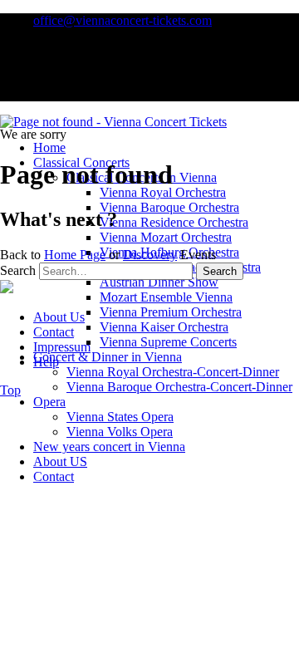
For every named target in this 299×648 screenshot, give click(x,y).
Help (46, 362)
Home (49, 147)
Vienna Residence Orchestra (174, 222)
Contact (53, 476)
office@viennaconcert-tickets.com (122, 20)
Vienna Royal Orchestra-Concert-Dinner (172, 372)
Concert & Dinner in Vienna (107, 357)
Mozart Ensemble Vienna (166, 297)
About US (60, 461)
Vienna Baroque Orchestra (169, 207)
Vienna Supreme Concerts (168, 342)
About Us (59, 317)
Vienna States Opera (120, 417)
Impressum (62, 347)
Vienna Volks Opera (119, 432)
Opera (49, 402)
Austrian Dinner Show (159, 282)
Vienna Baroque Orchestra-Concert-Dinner (179, 387)
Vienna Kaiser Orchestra (164, 327)
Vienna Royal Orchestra (163, 192)
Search (18, 270)
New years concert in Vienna (109, 446)
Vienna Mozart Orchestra (166, 237)
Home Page (74, 255)
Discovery (150, 255)
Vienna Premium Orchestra (171, 312)
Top (10, 390)
